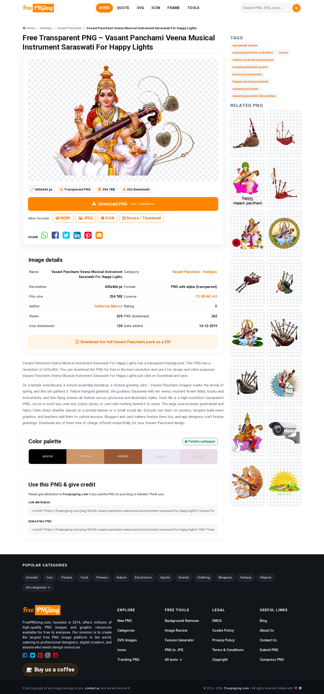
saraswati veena (244, 45)
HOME (104, 8)
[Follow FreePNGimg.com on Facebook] (25, 655)
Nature (121, 577)
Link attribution (39, 502)
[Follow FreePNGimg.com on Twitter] (32, 655)
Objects (265, 577)
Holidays (210, 272)
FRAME (173, 8)
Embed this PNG (39, 521)
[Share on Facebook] (55, 237)
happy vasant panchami (250, 81)
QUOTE (123, 8)
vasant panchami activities (252, 52)
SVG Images (127, 640)
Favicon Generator (179, 640)
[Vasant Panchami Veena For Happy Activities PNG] (284, 233)
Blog (263, 620)
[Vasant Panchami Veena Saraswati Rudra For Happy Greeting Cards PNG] (247, 332)
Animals (32, 577)
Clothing (203, 577)
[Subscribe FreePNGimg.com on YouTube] (55, 655)
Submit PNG (269, 650)
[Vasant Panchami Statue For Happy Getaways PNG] (247, 233)
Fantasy (245, 577)
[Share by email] (99, 237)
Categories (126, 630)
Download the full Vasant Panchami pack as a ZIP (126, 341)
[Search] (296, 8)
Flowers (102, 577)
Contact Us (268, 640)
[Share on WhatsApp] (44, 237)
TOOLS (193, 8)
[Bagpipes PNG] (247, 133)
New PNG (124, 620)
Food (84, 577)
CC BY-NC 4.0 (206, 296)
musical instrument (247, 74)
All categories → (38, 587)
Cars (49, 577)
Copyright (219, 659)
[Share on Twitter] (66, 237)
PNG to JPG (174, 650)
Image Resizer (176, 630)
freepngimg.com (236, 688)
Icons (121, 650)
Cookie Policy (223, 630)
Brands (184, 577)
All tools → (173, 659)
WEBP (64, 218)
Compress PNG (272, 659)
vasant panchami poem (250, 67)
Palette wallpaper (202, 441)
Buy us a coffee (54, 669)
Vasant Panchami (186, 272)
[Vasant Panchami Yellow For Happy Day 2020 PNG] (284, 482)
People (66, 577)
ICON (156, 8)
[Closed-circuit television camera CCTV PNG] (284, 432)
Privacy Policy (223, 640)
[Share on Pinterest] (88, 237)
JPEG (88, 218)
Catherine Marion (108, 306)
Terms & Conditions (228, 650)
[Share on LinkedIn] (77, 237)
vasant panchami (245, 89)
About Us (267, 630)
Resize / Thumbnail (143, 218)
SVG (140, 8)
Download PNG (126, 203)
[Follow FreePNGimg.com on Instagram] (47, 655)
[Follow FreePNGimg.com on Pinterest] (40, 655)
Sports (165, 577)
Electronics (143, 577)
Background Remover (182, 620)
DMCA (217, 620)
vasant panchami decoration (254, 96)
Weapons (225, 577)
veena (283, 52)
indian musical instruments (252, 60)
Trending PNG (128, 659)
